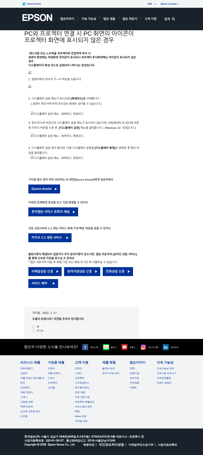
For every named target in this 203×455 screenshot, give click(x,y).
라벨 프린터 (54, 373)
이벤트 (133, 387)
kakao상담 (80, 416)
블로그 (114, 347)
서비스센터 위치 (83, 406)
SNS (145, 4)
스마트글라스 (82, 382)
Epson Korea (34, 4)
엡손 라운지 (130, 19)
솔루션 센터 (108, 368)
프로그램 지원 (82, 397)
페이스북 (94, 347)
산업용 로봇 (26, 401)
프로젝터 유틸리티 (85, 401)
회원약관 (88, 444)
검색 (167, 19)
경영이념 (134, 373)
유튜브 (132, 347)
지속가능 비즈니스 (166, 373)
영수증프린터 (82, 387)
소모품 (24, 416)
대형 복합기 (26, 368)
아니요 (40, 330)
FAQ (77, 411)
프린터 (24, 373)
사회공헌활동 (164, 378)
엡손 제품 (109, 19)
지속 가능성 (88, 19)
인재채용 (134, 382)
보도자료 (134, 378)
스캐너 (24, 397)
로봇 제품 (80, 392)
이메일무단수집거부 (140, 444)
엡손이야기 (67, 19)
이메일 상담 (81, 421)
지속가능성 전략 (165, 368)
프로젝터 (25, 387)
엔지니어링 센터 (111, 373)
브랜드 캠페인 (164, 382)
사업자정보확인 (167, 444)
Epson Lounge (168, 4)
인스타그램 (153, 347)
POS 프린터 (26, 406)
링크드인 (175, 347)
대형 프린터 (26, 392)
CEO (132, 368)
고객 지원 (150, 19)
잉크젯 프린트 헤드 (30, 411)
